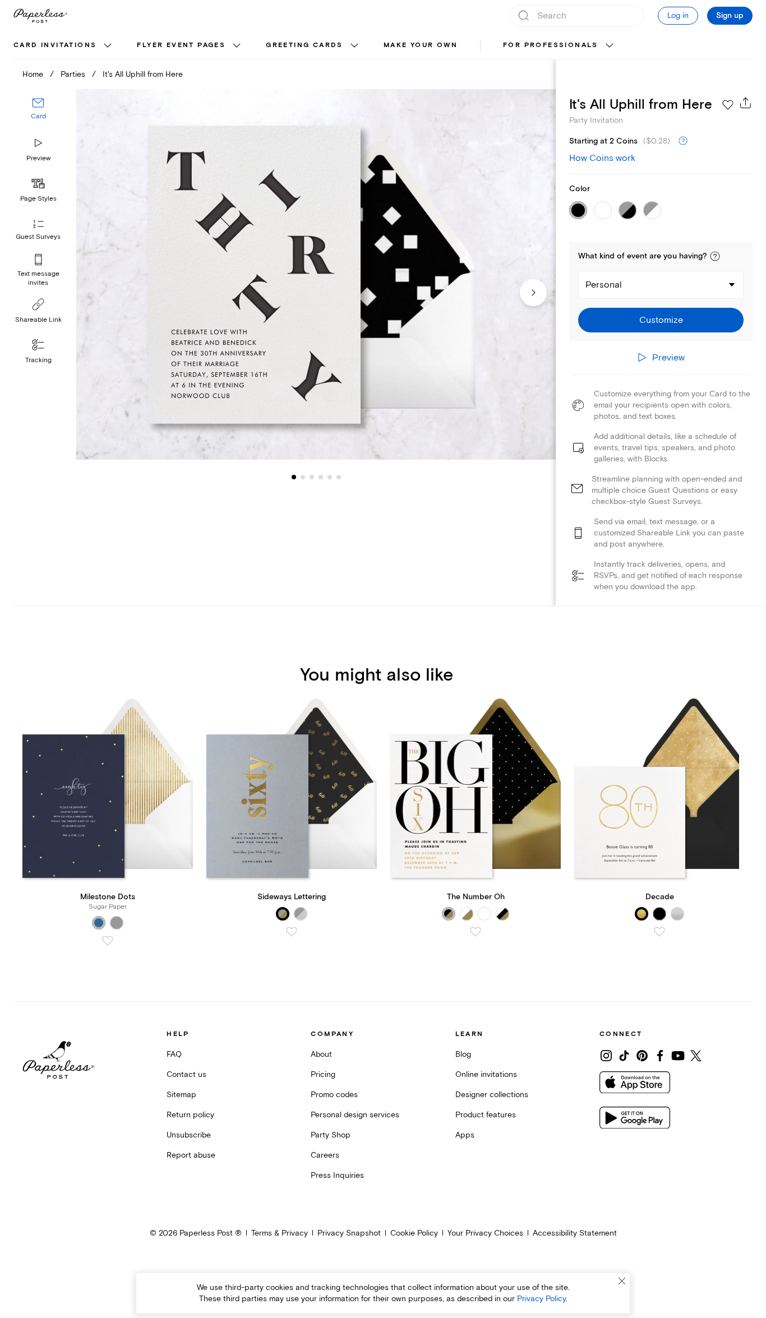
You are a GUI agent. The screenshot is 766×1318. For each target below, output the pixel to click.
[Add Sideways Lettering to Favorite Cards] (291, 931)
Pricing (323, 1074)
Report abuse (191, 1155)
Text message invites (38, 278)
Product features (485, 1115)
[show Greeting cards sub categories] (354, 46)
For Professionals (550, 45)
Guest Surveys (38, 237)
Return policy (190, 1115)
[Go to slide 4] (312, 476)
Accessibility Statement (575, 1233)
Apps (464, 1135)
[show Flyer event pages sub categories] (236, 46)
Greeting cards (304, 45)
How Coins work (602, 158)
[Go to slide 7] (338, 476)
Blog (463, 1054)
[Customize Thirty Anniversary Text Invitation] (316, 274)
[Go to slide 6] (329, 476)
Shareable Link (38, 320)
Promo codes (334, 1094)
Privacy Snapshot (349, 1233)
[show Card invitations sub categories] (107, 46)
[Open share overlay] (746, 102)
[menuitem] (63, 46)
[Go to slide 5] (321, 476)
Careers (325, 1155)
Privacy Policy (541, 1298)
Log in (678, 15)
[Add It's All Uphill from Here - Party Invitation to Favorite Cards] (728, 105)
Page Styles (38, 199)
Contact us (186, 1074)
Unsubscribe (189, 1135)
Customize (661, 320)
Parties (73, 74)
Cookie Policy (414, 1233)
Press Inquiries (337, 1175)
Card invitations (54, 45)
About (321, 1054)
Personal (603, 284)
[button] (715, 256)
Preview (38, 158)
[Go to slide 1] (294, 476)
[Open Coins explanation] (683, 141)
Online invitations (486, 1074)
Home (32, 74)
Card (38, 116)
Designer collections (491, 1094)
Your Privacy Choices (485, 1233)
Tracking (38, 360)
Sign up (730, 16)
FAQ (174, 1054)
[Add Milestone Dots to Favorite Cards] (107, 940)
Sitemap (181, 1094)
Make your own (421, 45)
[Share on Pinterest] (642, 1055)
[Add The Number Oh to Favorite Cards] (475, 931)
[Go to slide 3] (303, 476)
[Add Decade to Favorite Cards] (659, 931)
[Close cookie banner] (622, 1281)
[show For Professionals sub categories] (609, 46)
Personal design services (355, 1115)
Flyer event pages (181, 45)
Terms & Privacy (279, 1233)
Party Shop (330, 1135)
